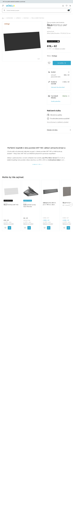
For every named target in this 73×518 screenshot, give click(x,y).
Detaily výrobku (52, 130)
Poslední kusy (52, 41)
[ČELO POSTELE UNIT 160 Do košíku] (9, 228)
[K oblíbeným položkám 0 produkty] (66, 5)
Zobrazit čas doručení (58, 87)
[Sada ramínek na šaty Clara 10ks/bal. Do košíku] (29, 228)
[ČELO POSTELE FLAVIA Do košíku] (68, 228)
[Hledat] (4, 10)
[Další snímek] (71, 204)
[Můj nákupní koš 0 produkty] (70, 5)
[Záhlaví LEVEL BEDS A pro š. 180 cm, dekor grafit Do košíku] (48, 228)
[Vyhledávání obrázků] (69, 10)
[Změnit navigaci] (3, 5)
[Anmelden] (63, 5)
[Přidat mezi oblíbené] (49, 63)
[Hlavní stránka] (3, 18)
